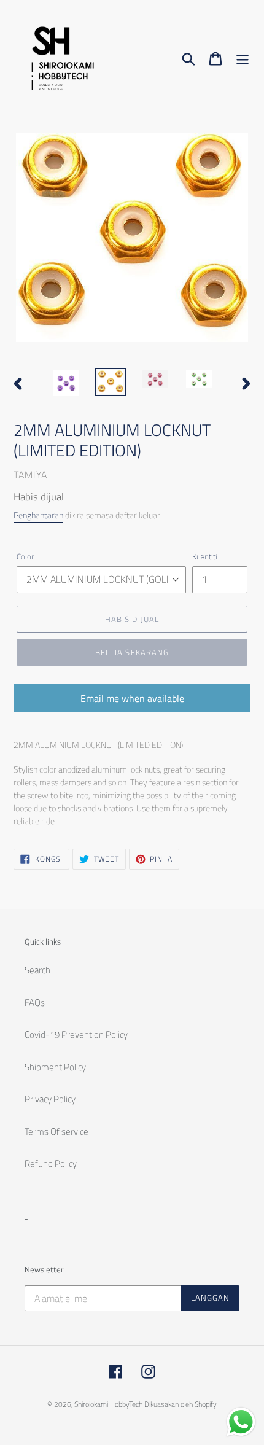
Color (25, 557)
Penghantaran (38, 514)
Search (37, 970)
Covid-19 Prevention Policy (76, 1034)
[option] (66, 383)
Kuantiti (204, 557)
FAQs (35, 1002)
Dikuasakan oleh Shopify (180, 1404)
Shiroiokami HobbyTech (108, 1404)
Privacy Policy (50, 1099)
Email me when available (132, 698)
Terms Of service (56, 1131)
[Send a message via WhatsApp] (241, 1422)
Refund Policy (51, 1163)
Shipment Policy (55, 1067)
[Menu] (242, 58)
